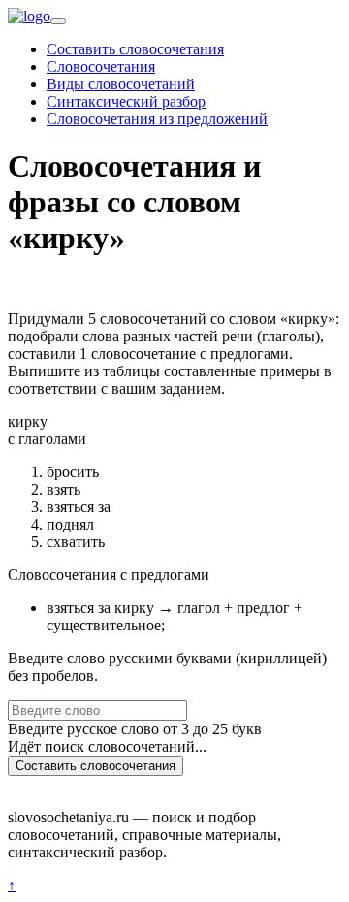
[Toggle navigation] (58, 21)
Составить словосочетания (135, 49)
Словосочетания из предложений (157, 119)
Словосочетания (101, 66)
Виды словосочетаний (121, 84)
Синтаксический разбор (126, 101)
